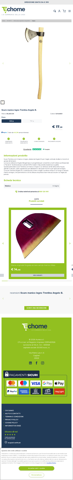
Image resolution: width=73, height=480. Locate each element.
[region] (36, 464)
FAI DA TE (9, 20)
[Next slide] (69, 63)
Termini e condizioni (13, 417)
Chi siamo (8, 410)
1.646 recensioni (10, 437)
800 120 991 (44, 192)
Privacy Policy (10, 420)
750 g (32, 121)
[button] (2, 102)
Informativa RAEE (12, 426)
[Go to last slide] (3, 243)
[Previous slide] (3, 63)
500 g (11, 121)
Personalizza (36, 475)
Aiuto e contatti (12, 413)
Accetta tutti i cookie (36, 468)
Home (3, 20)
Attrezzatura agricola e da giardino (22, 20)
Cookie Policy (10, 423)
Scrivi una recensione (36, 308)
